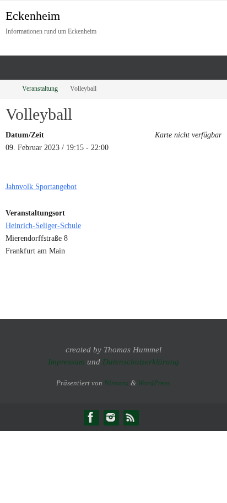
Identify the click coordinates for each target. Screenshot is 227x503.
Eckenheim (33, 16)
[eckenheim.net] (111, 417)
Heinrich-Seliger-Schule (43, 225)
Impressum (66, 361)
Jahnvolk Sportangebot (41, 186)
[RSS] (130, 417)
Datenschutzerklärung (140, 361)
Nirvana (116, 383)
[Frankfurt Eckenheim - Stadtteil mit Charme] (91, 417)
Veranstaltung (40, 88)
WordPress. (154, 383)
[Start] (7, 88)
